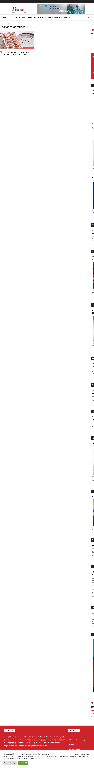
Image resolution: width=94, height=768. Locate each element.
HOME (5, 17)
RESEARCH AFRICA (40, 17)
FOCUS (11, 17)
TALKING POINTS (20, 17)
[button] (89, 17)
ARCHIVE (57, 17)
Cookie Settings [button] (10, 763)
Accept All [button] (23, 763)
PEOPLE (50, 17)
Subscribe (66, 17)
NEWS (30, 17)
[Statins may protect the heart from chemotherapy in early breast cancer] (21, 40)
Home (2, 23)
